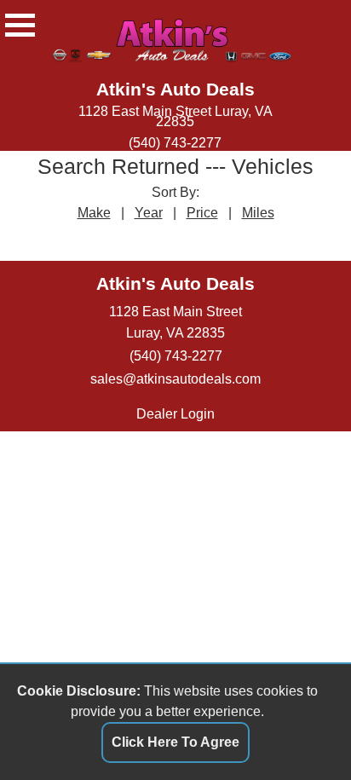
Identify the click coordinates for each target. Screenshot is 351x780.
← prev (128, 238)
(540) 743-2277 (175, 142)
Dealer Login (175, 413)
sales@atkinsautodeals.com (175, 378)
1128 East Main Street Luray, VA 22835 (175, 116)
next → (223, 238)
